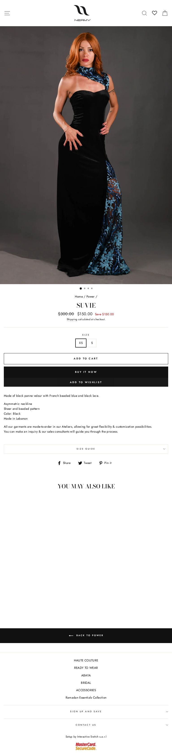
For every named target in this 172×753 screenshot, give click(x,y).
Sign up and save (86, 711)
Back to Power (89, 635)
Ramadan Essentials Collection (86, 697)
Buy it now (86, 372)
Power (90, 296)
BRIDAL (86, 682)
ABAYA (86, 675)
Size (86, 335)
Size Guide (86, 449)
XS (81, 343)
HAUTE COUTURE (86, 660)
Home (79, 296)
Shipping (72, 319)
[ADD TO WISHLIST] (9, 501)
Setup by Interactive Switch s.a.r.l (86, 737)
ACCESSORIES (86, 690)
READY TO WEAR (86, 667)
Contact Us (86, 725)
